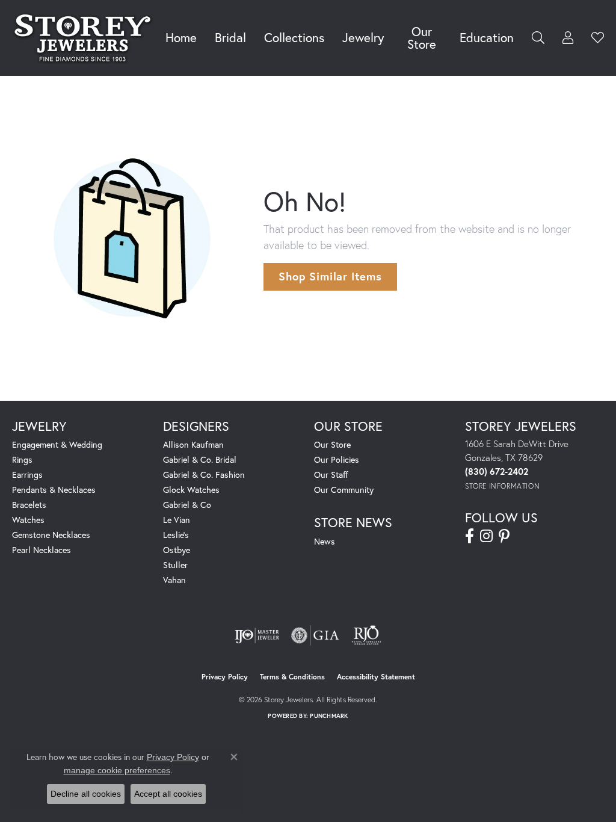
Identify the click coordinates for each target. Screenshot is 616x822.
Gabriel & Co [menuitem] (187, 504)
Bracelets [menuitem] (29, 504)
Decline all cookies (86, 794)
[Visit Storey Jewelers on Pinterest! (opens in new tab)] (504, 536)
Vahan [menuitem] (174, 580)
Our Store (421, 37)
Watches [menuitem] (28, 519)
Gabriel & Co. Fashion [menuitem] (204, 474)
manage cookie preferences (117, 770)
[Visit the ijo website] (257, 635)
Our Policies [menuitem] (336, 459)
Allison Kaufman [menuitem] (193, 444)
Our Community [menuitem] (344, 489)
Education (487, 37)
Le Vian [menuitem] (176, 519)
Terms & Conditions (292, 676)
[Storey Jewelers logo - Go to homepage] (85, 38)
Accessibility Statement (376, 676)
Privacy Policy (225, 676)
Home (181, 37)
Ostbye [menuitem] (176, 549)
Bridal (230, 37)
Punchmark (329, 716)
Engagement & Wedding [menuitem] (57, 444)
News (324, 541)
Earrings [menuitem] (27, 474)
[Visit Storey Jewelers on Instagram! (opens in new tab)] (486, 536)
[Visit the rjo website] (366, 635)
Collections (294, 37)
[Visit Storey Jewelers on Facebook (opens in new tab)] (469, 536)
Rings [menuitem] (22, 459)
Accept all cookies (168, 794)
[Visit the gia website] (315, 635)
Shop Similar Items (330, 276)
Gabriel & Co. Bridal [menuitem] (199, 459)
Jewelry (363, 37)
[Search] (538, 37)
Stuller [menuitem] (175, 564)
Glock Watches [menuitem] (191, 489)
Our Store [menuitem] (332, 444)
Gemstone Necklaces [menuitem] (51, 534)
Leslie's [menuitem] (176, 534)
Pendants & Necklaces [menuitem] (54, 489)
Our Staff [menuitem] (331, 474)
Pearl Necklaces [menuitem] (41, 549)
